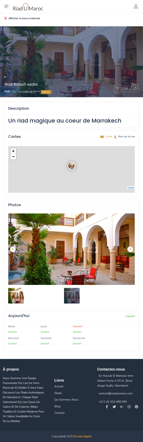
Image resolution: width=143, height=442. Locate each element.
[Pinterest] (136, 406)
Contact (59, 413)
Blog (57, 406)
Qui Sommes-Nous (66, 399)
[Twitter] (114, 406)
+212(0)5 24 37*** (33, 91)
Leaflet (131, 187)
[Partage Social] (135, 88)
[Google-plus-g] (121, 406)
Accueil (58, 386)
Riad (7, 91)
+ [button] (13, 151)
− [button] (13, 156)
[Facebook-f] (106, 406)
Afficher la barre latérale (24, 18)
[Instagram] (129, 406)
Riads (58, 393)
